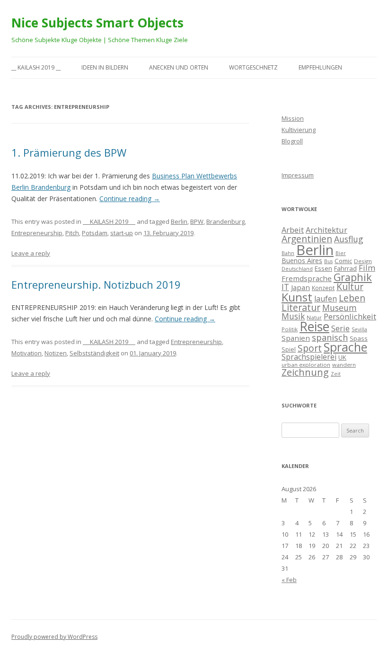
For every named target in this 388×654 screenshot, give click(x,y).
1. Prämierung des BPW (68, 152)
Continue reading (129, 198)
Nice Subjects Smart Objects (97, 22)
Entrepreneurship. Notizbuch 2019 (96, 284)
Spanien (296, 338)
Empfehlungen (320, 67)
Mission (293, 118)
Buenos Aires (302, 260)
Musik (293, 316)
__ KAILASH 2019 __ (36, 67)
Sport (310, 348)
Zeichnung (305, 372)
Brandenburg (225, 221)
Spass (359, 338)
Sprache (345, 347)
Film (367, 267)
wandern (344, 364)
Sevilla (359, 329)
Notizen (55, 353)
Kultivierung (299, 129)
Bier (340, 253)
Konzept (323, 288)
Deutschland (297, 268)
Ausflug (348, 239)
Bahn (288, 253)
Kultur (349, 287)
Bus (328, 261)
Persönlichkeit (350, 316)
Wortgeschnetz (253, 67)
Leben (352, 298)
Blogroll (292, 141)
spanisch (330, 337)
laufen (325, 298)
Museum (339, 307)
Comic (343, 260)
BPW (196, 221)
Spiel (289, 349)
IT (285, 287)
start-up (121, 233)
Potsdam (94, 233)
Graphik (353, 277)
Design (363, 261)
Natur (314, 317)
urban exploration (306, 364)
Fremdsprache (307, 278)
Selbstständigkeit (94, 353)
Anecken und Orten (178, 67)
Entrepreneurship (36, 233)
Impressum (298, 175)
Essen (323, 268)
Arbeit (293, 230)
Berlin (179, 221)
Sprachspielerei (309, 357)
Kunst (297, 297)
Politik (290, 329)
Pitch (72, 233)
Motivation (26, 353)
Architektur (326, 230)
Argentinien (307, 238)
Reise (314, 326)
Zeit (336, 374)
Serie (340, 328)
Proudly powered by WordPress (54, 637)
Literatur (301, 307)
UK (342, 357)
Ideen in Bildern (104, 67)
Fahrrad (345, 268)
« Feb (289, 579)
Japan (300, 287)
